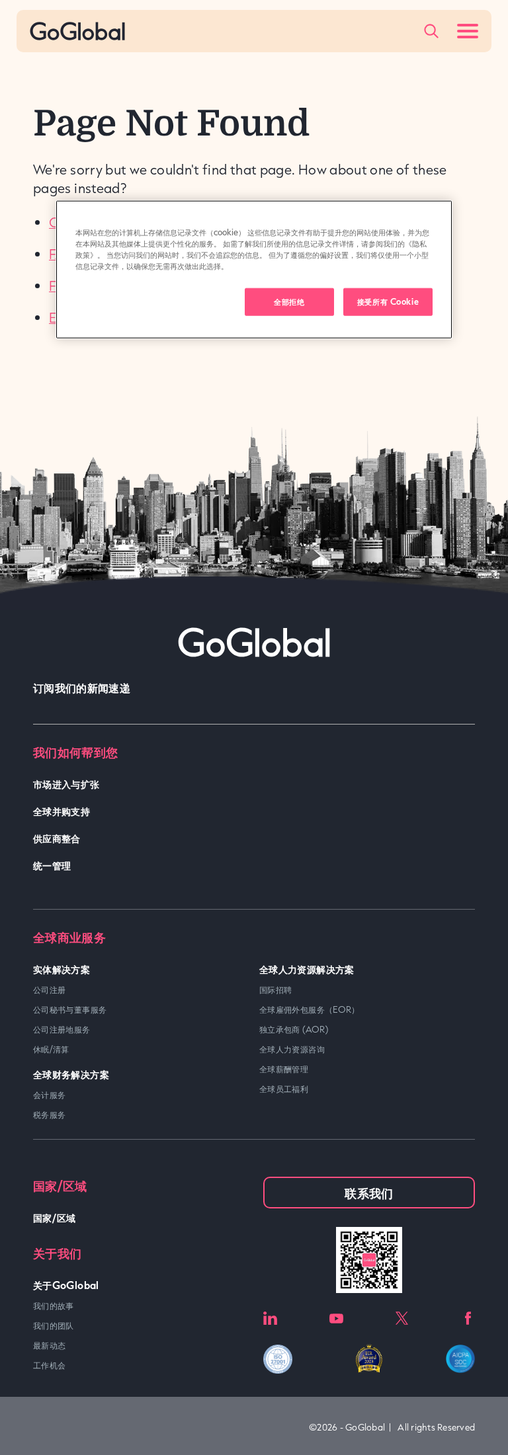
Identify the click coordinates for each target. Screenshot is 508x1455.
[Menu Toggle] (467, 31)
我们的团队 (53, 1325)
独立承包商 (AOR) (293, 1029)
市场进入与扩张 (66, 784)
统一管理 (52, 865)
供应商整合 (57, 838)
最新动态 (49, 1345)
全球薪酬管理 (283, 1069)
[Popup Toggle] (431, 31)
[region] (254, 269)
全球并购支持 (61, 811)
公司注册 (49, 990)
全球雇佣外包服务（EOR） (309, 1009)
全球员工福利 (283, 1089)
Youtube (336, 1318)
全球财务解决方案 (71, 1074)
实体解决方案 (61, 969)
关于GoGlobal (66, 1285)
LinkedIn (270, 1318)
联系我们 (369, 1192)
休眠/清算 (51, 1049)
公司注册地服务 (62, 1029)
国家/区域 (54, 1217)
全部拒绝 (289, 301)
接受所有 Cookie (388, 301)
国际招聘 (275, 990)
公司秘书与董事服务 (69, 1009)
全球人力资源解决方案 (307, 969)
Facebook (468, 1318)
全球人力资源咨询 (292, 1049)
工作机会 (49, 1365)
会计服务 (49, 1095)
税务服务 (49, 1115)
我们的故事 (53, 1306)
